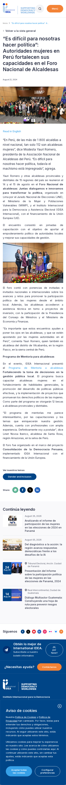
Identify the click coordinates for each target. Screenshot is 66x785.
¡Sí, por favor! (54, 650)
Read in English (12, 131)
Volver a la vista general (20, 30)
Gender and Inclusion (19, 476)
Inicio (5, 23)
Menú (55, 8)
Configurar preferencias (47, 771)
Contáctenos (49, 667)
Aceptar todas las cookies (19, 771)
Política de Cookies (25, 717)
